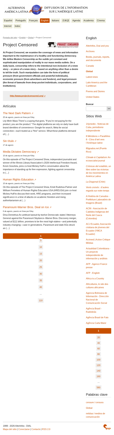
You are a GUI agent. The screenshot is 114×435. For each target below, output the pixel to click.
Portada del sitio (10, 37)
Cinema (101, 20)
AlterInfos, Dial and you (97, 46)
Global (31, 37)
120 (98, 365)
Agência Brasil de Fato (97, 317)
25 (40, 267)
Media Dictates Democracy (19, 151)
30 (40, 274)
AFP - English (93, 273)
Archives (90, 51)
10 (40, 247)
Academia (89, 20)
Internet (7, 26)
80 (98, 354)
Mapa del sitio (10, 429)
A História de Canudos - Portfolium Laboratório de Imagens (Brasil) (98, 199)
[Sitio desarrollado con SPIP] (107, 427)
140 (98, 371)
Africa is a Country (95, 278)
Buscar (90, 104)
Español (8, 20)
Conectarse (24, 429)
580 (98, 387)
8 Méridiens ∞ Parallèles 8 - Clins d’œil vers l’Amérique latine (98, 139)
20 (40, 260)
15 (40, 254)
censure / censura (94, 402)
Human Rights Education (18, 179)
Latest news (92, 77)
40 (40, 287)
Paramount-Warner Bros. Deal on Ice (26, 207)
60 (98, 348)
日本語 (65, 20)
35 (40, 280)
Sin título (8, 140)
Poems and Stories (95, 91)
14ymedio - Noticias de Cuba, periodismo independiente (97, 127)
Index (17, 26)
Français (33, 20)
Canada (90, 66)
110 (41, 300)
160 (98, 376)
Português (21, 20)
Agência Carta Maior (96, 323)
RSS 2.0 (46, 429)
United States (92, 97)
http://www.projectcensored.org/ (26, 96)
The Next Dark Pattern (17, 113)
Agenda (76, 20)
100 (98, 360)
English (45, 20)
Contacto (35, 429)
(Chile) (95, 182)
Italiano (55, 20)
